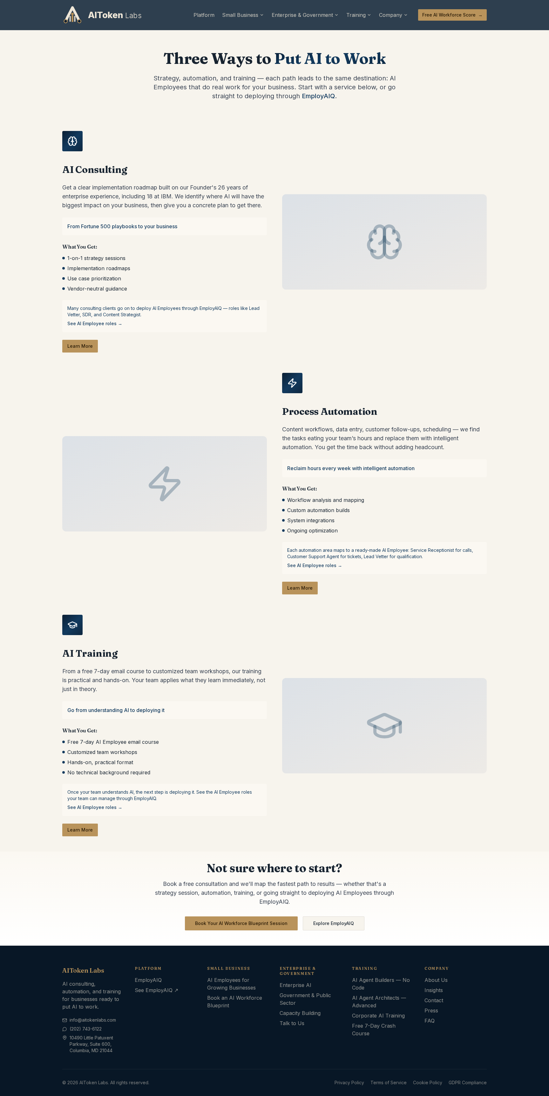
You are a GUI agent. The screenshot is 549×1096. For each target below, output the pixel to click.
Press (431, 1010)
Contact (433, 1000)
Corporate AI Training (378, 1015)
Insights (433, 990)
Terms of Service (388, 1082)
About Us (436, 980)
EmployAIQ (318, 96)
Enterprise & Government (302, 15)
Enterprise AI (295, 985)
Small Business (240, 15)
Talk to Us (292, 1023)
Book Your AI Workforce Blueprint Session (241, 923)
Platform (203, 15)
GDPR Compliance (468, 1082)
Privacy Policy (349, 1082)
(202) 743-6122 (86, 1028)
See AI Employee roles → (94, 323)
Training (356, 15)
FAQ (429, 1020)
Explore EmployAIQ (333, 923)
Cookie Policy (427, 1082)
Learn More (80, 346)
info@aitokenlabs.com (93, 1020)
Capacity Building (300, 1013)
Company (390, 15)
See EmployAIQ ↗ (156, 990)
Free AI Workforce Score (452, 14)
